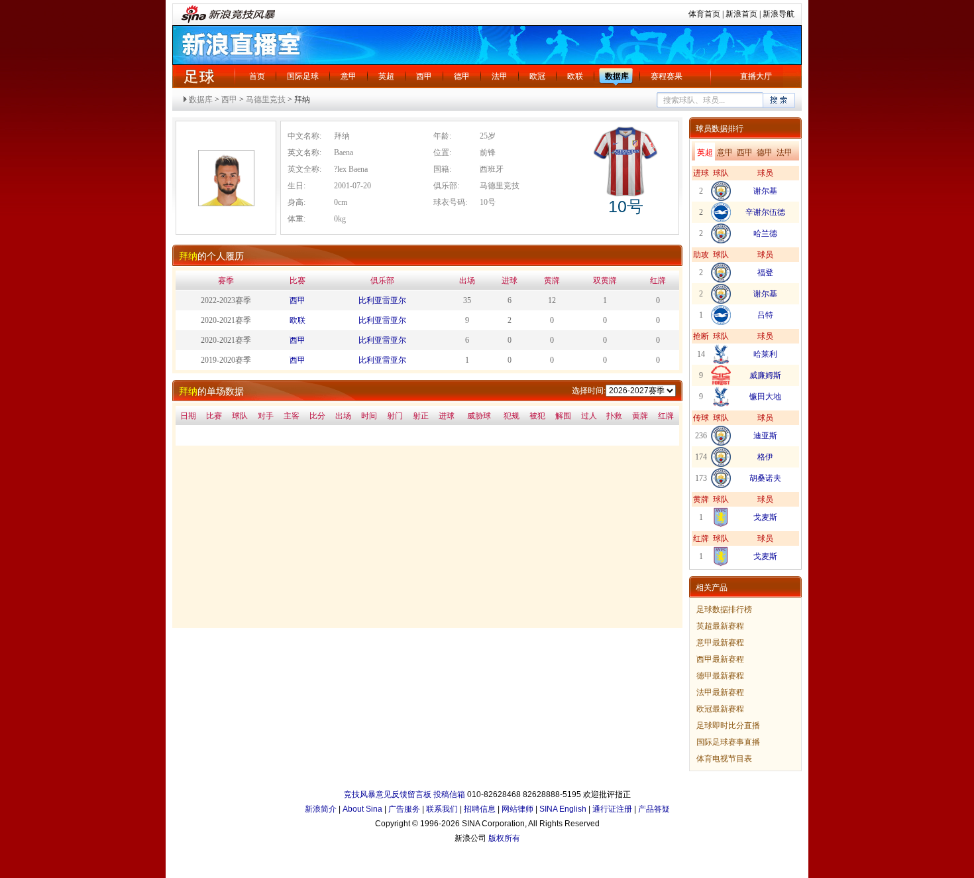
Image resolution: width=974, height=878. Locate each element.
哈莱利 (765, 354)
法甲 (500, 76)
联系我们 (442, 809)
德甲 (462, 76)
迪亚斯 (765, 435)
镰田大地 (765, 396)
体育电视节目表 (724, 758)
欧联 (575, 76)
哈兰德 (765, 233)
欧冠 (537, 76)
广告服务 (404, 809)
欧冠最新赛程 (720, 709)
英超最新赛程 (720, 626)
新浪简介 (321, 809)
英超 (386, 76)
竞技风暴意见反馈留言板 (387, 794)
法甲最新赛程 (720, 692)
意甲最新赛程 (720, 642)
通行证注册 (612, 809)
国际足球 (303, 76)
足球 (198, 76)
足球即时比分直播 (728, 725)
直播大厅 (756, 76)
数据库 (617, 76)
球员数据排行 (719, 128)
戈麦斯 (765, 517)
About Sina (362, 809)
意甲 (348, 76)
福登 (765, 272)
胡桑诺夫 (765, 478)
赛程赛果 (666, 76)
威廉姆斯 (765, 375)
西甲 (424, 76)
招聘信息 (480, 809)
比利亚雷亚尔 (382, 300)
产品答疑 (654, 809)
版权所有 (504, 838)
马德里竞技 (266, 99)
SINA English (562, 809)
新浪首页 (741, 14)
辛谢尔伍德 (765, 212)
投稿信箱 (449, 794)
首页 (257, 76)
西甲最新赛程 (720, 659)
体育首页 (704, 14)
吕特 (765, 315)
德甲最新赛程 (720, 675)
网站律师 (517, 809)
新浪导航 (778, 14)
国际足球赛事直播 (728, 742)
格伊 (765, 457)
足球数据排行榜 (724, 609)
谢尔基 (765, 191)
